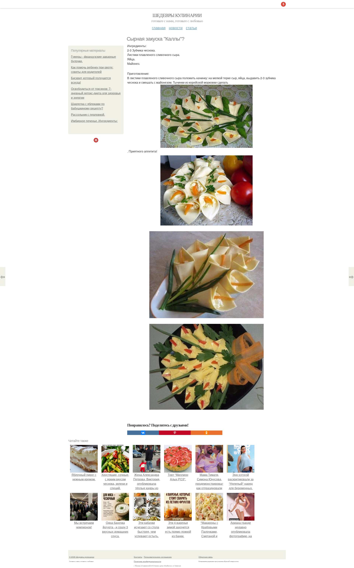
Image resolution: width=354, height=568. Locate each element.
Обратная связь (206, 557)
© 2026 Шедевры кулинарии (81, 557)
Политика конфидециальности (147, 561)
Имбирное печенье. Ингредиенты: (94, 121)
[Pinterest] (175, 433)
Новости (176, 27)
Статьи (191, 27)
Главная (159, 27)
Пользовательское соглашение (158, 557)
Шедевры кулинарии (177, 15)
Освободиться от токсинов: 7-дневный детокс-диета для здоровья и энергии (96, 93)
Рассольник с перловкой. (88, 114)
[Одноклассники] (206, 433)
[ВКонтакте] (143, 433)
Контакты (138, 557)
